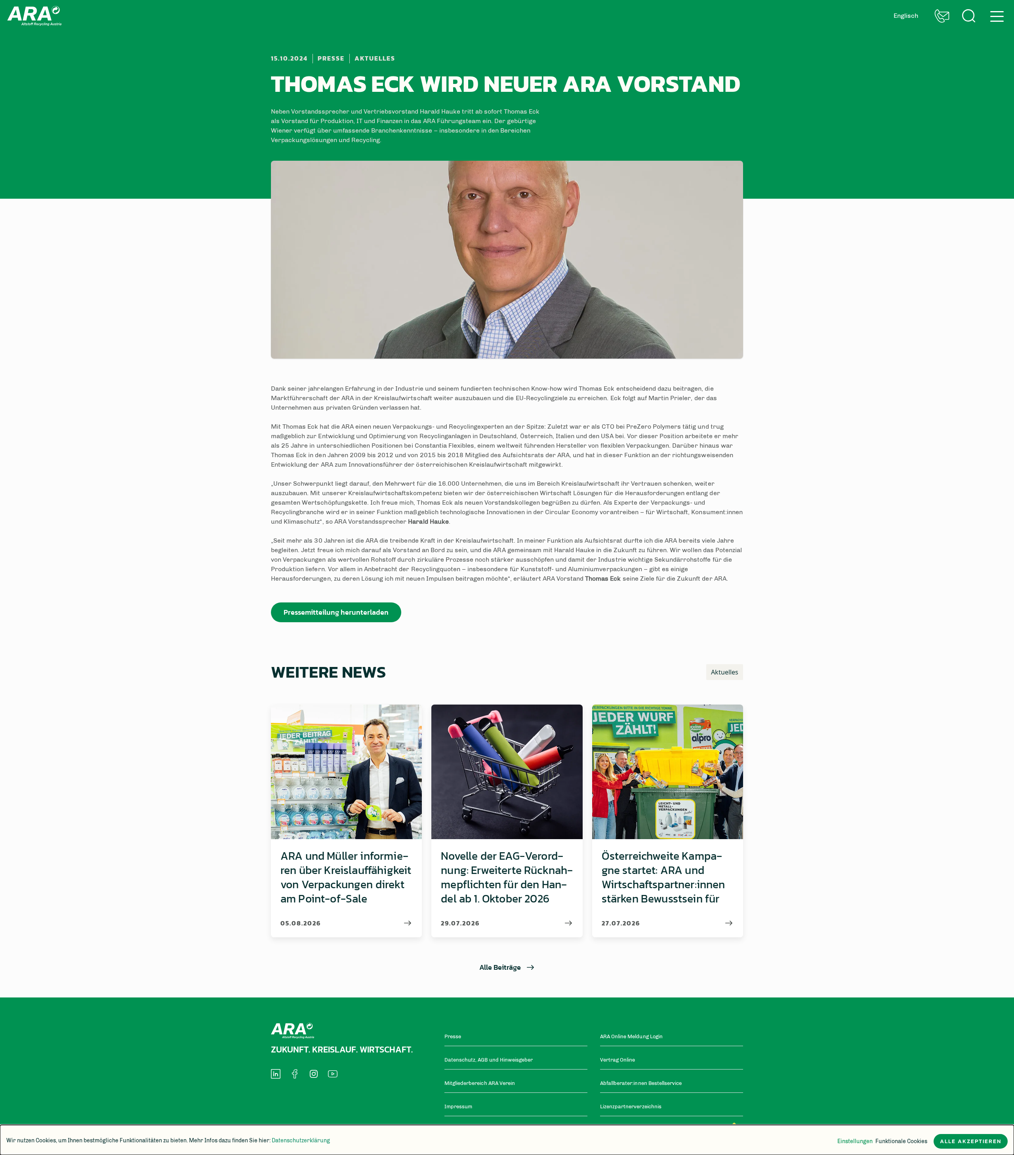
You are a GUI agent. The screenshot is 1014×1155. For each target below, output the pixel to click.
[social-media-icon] (275, 1074)
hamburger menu (995, 13)
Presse (331, 58)
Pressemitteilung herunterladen (336, 612)
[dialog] (507, 1140)
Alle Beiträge (500, 967)
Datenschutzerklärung (301, 1140)
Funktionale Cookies (901, 1141)
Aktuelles (375, 58)
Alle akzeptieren (970, 1141)
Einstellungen (855, 1141)
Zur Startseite (34, 16)
